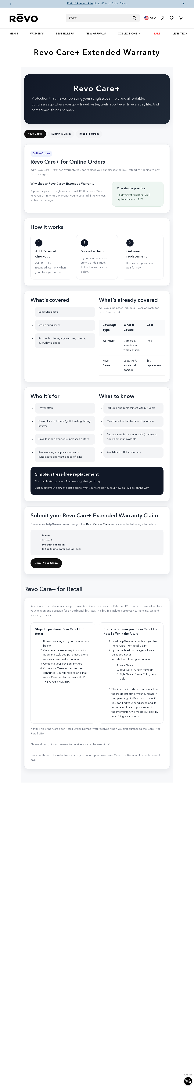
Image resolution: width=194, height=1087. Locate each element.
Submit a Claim (61, 134)
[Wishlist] (171, 18)
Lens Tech (180, 33)
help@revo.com (56, 524)
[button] (7, 4)
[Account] (162, 18)
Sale (157, 33)
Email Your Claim (46, 563)
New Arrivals (96, 33)
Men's (13, 33)
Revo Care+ (35, 134)
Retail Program (89, 134)
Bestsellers (65, 33)
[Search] (136, 18)
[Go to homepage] (23, 18)
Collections (127, 33)
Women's (37, 33)
